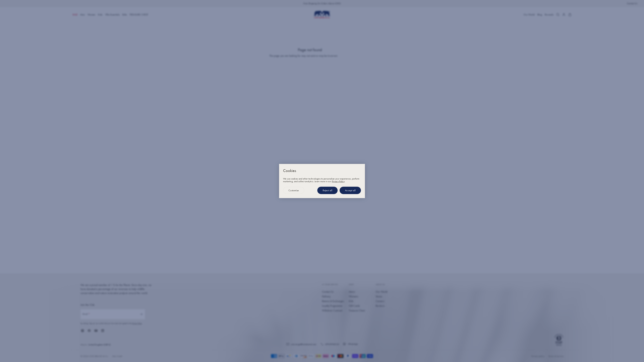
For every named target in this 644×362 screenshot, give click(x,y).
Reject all (327, 190)
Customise (293, 190)
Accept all (350, 190)
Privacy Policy (338, 181)
